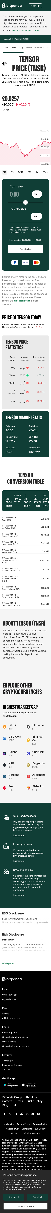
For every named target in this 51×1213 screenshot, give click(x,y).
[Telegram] (16, 1114)
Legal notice (8, 1124)
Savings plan (8, 1060)
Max (45, 172)
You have (16, 186)
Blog (5, 1105)
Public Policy (34, 1101)
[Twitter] (10, 1114)
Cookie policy (18, 1189)
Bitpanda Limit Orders (12, 1065)
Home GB (7, 39)
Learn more (19, 835)
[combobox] (37, 194)
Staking (5, 1013)
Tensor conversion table (35, 48)
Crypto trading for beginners (15, 1037)
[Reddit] (21, 1114)
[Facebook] (4, 1114)
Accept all (14, 1197)
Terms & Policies (40, 1124)
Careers (7, 1101)
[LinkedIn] (27, 1114)
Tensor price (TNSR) (14, 48)
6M (29, 172)
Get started (25, 249)
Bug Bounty (40, 1129)
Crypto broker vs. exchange (15, 1046)
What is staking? (9, 1041)
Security (6, 1069)
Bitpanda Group (12, 1097)
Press (19, 1101)
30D (20, 172)
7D (12, 172)
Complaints (27, 1129)
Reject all (37, 1197)
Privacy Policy (23, 1124)
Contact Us (16, 1133)
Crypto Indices (9, 999)
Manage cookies (25, 1206)
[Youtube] (33, 1114)
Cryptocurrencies (10, 995)
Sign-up (35, 5)
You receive (18, 208)
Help (14, 1105)
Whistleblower (12, 1129)
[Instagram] (38, 1114)
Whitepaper (8, 963)
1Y (37, 172)
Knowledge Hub (9, 1032)
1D (4, 172)
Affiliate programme (11, 1018)
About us (31, 1097)
